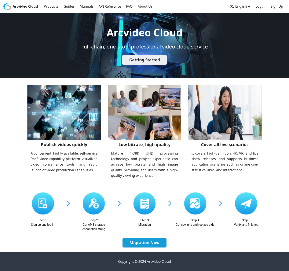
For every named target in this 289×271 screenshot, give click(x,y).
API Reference (110, 6)
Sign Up (277, 6)
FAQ (129, 6)
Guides (69, 6)
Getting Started (144, 60)
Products (51, 6)
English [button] (241, 6)
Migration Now (144, 242)
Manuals (87, 6)
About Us (145, 6)
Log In (261, 6)
